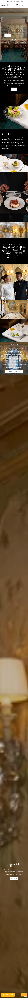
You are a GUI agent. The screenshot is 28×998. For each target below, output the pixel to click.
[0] (16, 5)
